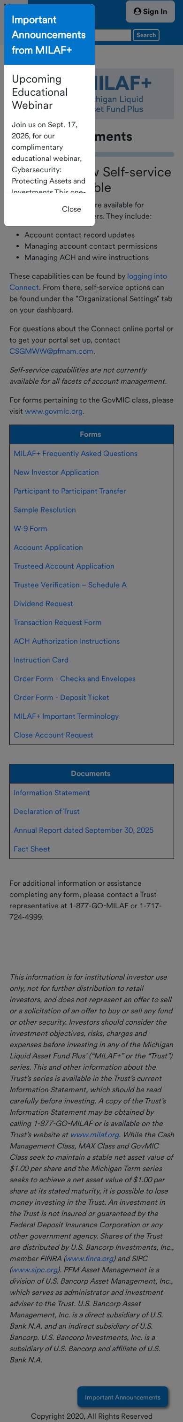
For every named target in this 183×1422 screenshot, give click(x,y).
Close (71, 209)
